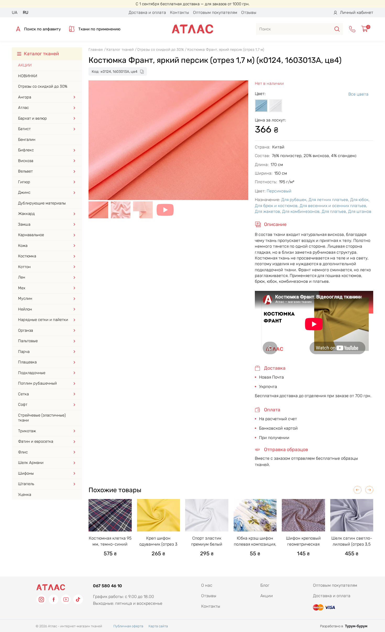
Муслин (25, 298)
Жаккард (26, 213)
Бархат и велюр (32, 118)
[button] (357, 490)
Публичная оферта (128, 626)
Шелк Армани (30, 462)
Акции (25, 65)
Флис (23, 452)
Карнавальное (31, 234)
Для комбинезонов (301, 211)
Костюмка (27, 256)
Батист (24, 128)
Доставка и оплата (147, 12)
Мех (21, 288)
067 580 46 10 (107, 585)
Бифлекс (26, 150)
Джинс (24, 192)
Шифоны (26, 473)
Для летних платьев (328, 199)
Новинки (27, 76)
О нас (206, 585)
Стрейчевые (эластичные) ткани (42, 418)
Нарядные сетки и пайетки (43, 319)
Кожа (23, 245)
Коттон (24, 266)
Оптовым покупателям (215, 12)
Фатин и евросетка (35, 441)
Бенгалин (26, 139)
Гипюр (24, 182)
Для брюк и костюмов (276, 205)
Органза (25, 330)
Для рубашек (293, 199)
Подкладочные (31, 372)
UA (14, 12)
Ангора (24, 97)
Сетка (23, 394)
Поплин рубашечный (37, 383)
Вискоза (25, 160)
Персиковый (279, 191)
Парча (24, 351)
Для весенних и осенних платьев (333, 205)
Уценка (24, 494)
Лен (21, 277)
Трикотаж (27, 431)
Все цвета (358, 94)
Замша (24, 224)
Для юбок (359, 199)
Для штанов (359, 211)
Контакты (179, 12)
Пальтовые (28, 341)
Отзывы (248, 12)
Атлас (23, 107)
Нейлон (25, 309)
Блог (265, 585)
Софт (22, 404)
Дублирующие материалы (42, 203)
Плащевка (27, 362)
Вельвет (25, 171)
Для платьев (334, 211)
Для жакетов (267, 211)
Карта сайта (158, 626)
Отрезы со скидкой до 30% (42, 86)
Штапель (26, 483)
